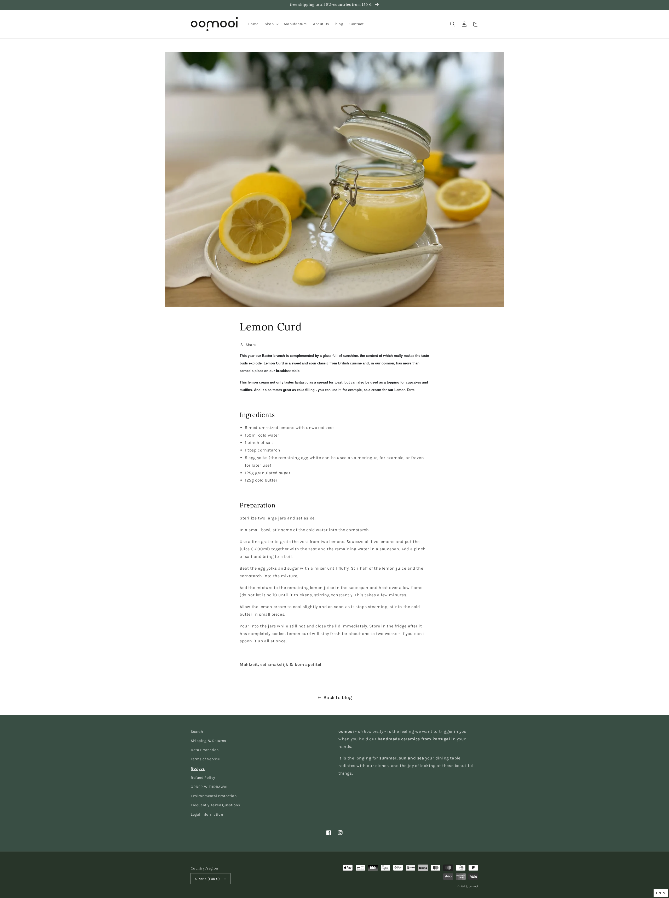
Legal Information (207, 814)
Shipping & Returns (208, 741)
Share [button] (251, 344)
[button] (452, 24)
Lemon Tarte (404, 390)
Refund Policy (203, 777)
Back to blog (338, 697)
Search (197, 731)
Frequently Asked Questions (215, 805)
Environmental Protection (214, 796)
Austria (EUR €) (207, 879)
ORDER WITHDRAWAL (209, 787)
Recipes (198, 768)
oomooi (473, 886)
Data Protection (205, 750)
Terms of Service (205, 759)
